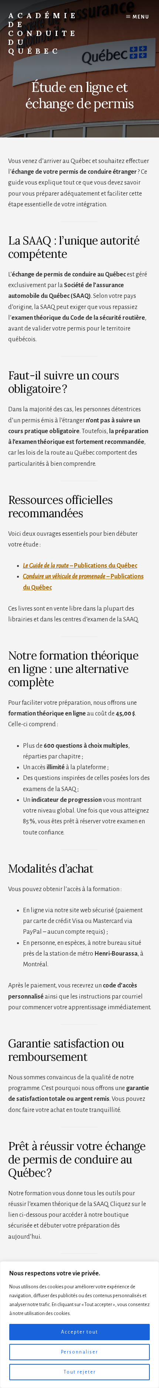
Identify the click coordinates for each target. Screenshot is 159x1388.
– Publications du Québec (80, 565)
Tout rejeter (80, 1372)
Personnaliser (79, 1352)
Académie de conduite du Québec (43, 33)
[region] (79, 1324)
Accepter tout (79, 1332)
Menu (141, 17)
